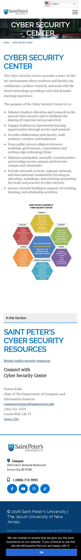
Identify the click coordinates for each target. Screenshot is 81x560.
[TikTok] (45, 489)
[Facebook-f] (13, 489)
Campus (17, 461)
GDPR (60, 530)
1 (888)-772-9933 (25, 480)
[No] (76, 546)
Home (6, 42)
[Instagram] (34, 489)
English (54, 3)
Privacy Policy (15, 530)
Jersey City (11, 419)
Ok (41, 552)
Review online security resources (27, 360)
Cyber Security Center (22, 42)
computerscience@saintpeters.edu (29, 404)
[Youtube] (24, 489)
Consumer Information (40, 530)
